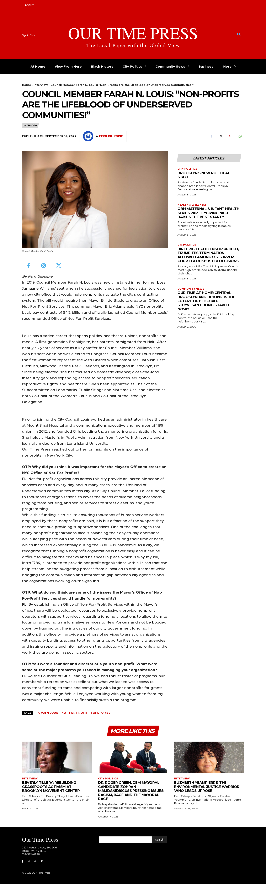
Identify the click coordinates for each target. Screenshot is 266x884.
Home (26, 84)
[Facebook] (211, 136)
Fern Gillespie (111, 136)
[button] (239, 35)
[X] (221, 136)
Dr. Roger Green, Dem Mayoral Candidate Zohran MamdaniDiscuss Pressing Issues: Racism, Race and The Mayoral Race (131, 790)
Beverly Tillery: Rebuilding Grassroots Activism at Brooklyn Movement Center (51, 786)
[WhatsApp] (240, 136)
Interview (41, 84)
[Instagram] (43, 266)
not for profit (75, 712)
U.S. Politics (186, 244)
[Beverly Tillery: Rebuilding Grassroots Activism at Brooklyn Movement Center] (57, 757)
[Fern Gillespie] (89, 136)
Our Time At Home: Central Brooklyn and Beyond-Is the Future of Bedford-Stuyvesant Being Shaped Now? (206, 301)
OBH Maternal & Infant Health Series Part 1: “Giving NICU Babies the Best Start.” (208, 213)
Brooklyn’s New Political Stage (203, 175)
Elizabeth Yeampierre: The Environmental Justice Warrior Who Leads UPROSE (206, 786)
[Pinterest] (230, 136)
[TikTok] (35, 861)
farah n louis (47, 712)
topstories (100, 712)
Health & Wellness (192, 204)
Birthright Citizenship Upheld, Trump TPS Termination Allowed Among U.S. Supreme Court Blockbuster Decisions (208, 255)
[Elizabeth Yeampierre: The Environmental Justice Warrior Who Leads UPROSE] (209, 757)
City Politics (187, 168)
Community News (190, 288)
